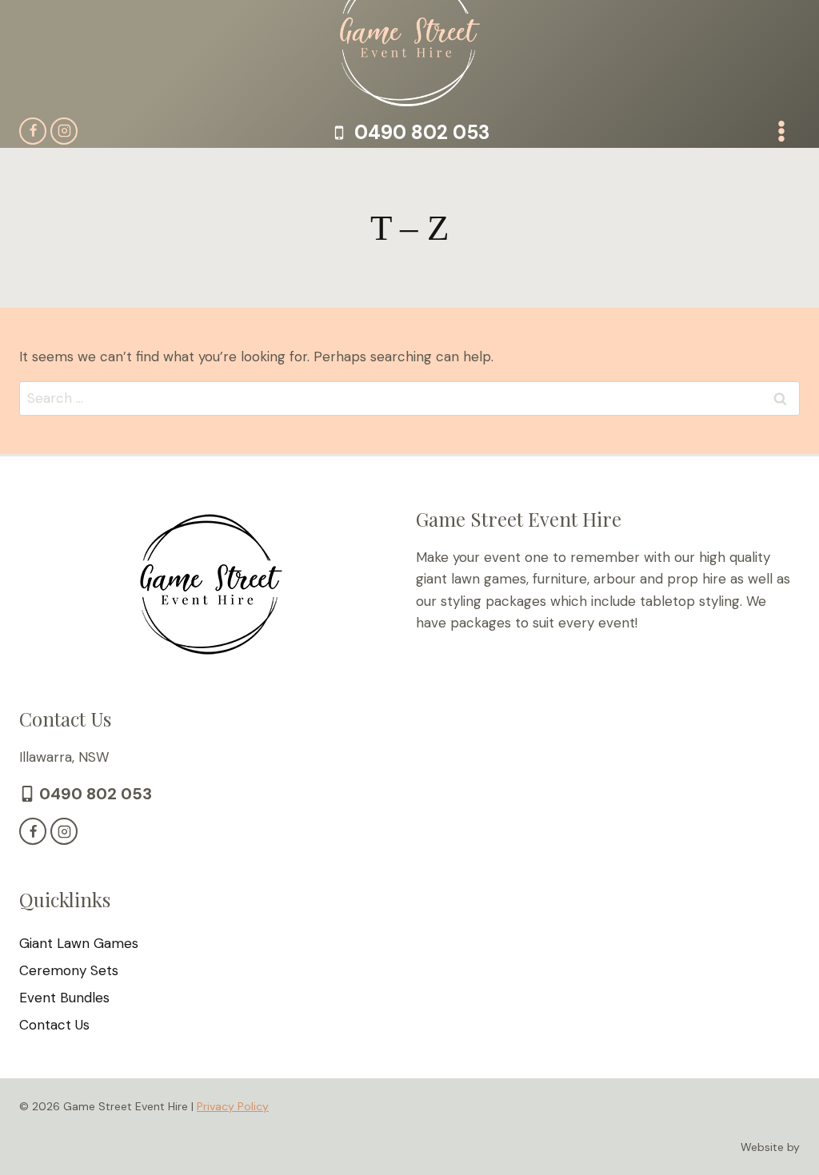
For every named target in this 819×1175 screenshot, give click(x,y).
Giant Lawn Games (78, 943)
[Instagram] (64, 131)
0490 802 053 (95, 793)
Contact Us (54, 1025)
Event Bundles (64, 997)
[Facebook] (32, 131)
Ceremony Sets (68, 970)
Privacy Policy (233, 1106)
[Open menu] (781, 130)
